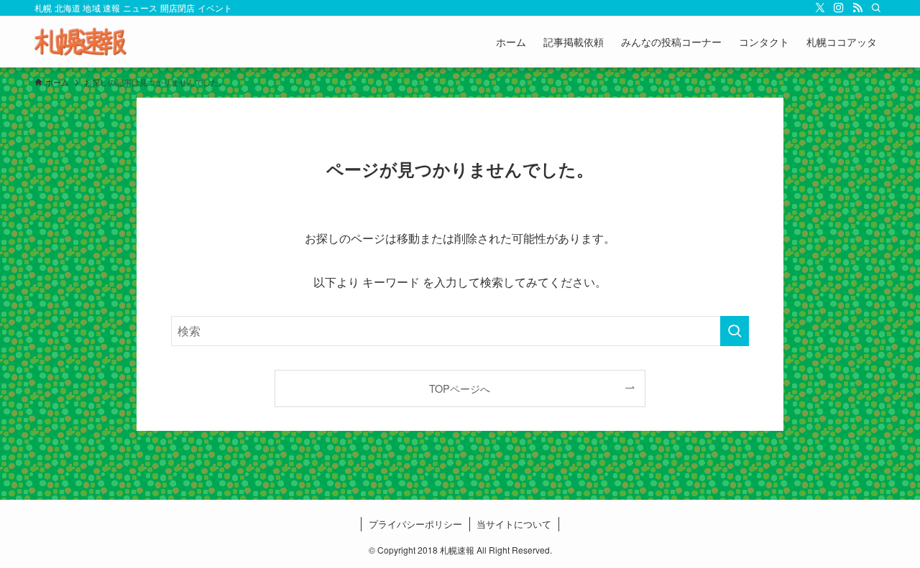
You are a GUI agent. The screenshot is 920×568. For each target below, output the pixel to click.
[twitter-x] (820, 8)
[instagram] (838, 8)
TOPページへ (459, 388)
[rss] (857, 8)
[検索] (876, 8)
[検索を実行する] (734, 331)
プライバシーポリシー (415, 524)
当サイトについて (514, 524)
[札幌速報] (80, 41)
